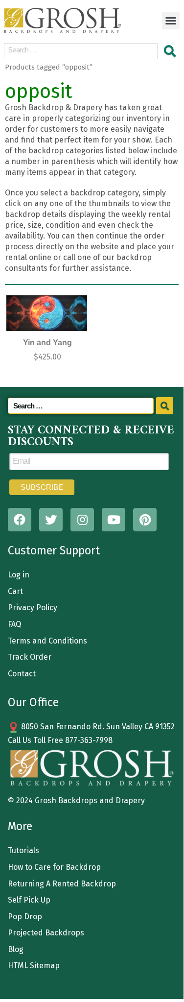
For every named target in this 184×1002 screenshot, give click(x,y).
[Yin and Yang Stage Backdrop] (46, 313)
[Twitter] (51, 519)
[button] (171, 20)
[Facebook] (19, 519)
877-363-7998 (89, 740)
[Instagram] (82, 519)
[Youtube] (113, 519)
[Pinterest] (145, 519)
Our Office (33, 702)
